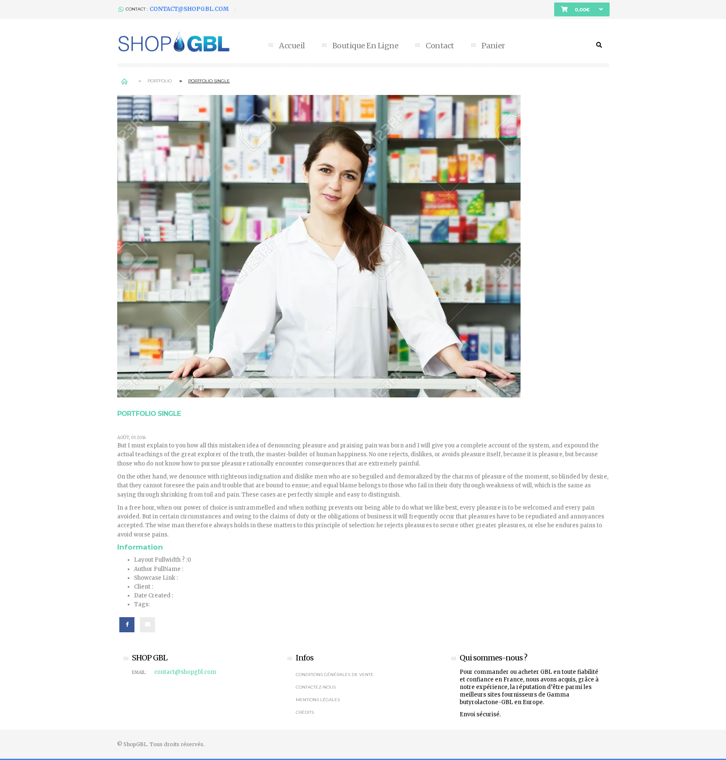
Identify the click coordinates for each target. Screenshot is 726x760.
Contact (440, 45)
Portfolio (159, 81)
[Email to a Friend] (147, 624)
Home (124, 81)
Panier (493, 45)
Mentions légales (318, 699)
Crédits (305, 712)
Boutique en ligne (365, 45)
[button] (582, 9)
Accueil (292, 45)
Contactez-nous (316, 687)
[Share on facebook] (126, 624)
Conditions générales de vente (335, 674)
